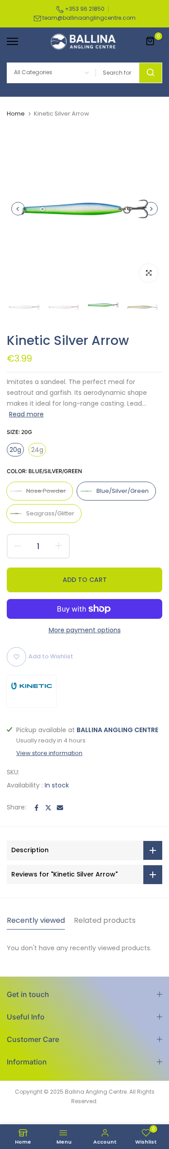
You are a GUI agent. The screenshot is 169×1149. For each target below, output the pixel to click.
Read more (26, 414)
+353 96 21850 (84, 9)
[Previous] (18, 208)
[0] (150, 41)
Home (16, 114)
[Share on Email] (60, 807)
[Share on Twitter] (48, 807)
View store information (49, 753)
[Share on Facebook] (36, 807)
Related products (105, 920)
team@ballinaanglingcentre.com (89, 18)
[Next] (151, 208)
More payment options (85, 630)
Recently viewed (36, 920)
